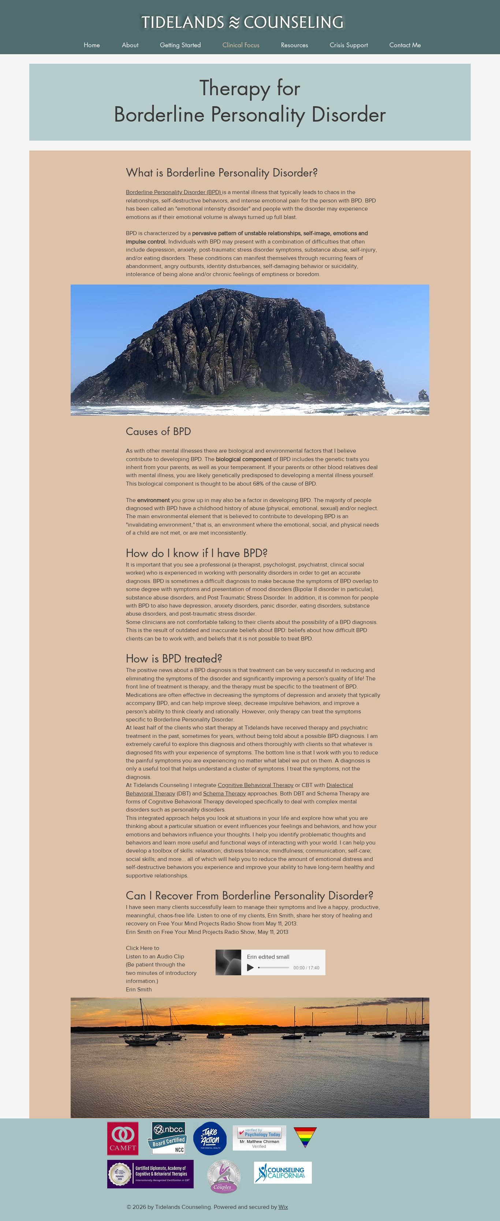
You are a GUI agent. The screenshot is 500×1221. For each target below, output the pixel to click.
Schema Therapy (224, 793)
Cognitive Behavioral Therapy (256, 785)
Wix (283, 1207)
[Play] (250, 967)
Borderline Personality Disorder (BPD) (174, 192)
